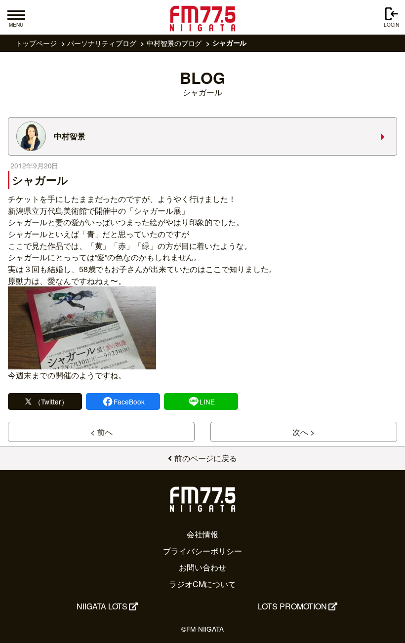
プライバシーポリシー (202, 551)
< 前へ (101, 432)
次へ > (303, 432)
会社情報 (202, 534)
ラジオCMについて (202, 584)
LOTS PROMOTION (292, 606)
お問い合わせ (202, 567)
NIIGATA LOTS (102, 606)
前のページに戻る (205, 458)
